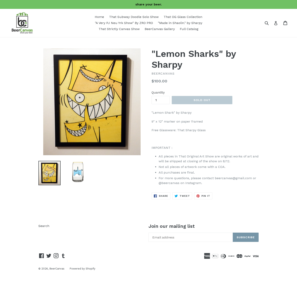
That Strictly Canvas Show (119, 29)
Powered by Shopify (82, 268)
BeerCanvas (56, 268)
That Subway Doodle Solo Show (134, 17)
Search (43, 226)
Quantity (158, 92)
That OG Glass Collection (183, 17)
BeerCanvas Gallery (160, 29)
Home (99, 17)
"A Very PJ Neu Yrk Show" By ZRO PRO (124, 23)
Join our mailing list (171, 226)
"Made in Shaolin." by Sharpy (180, 23)
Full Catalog (189, 29)
